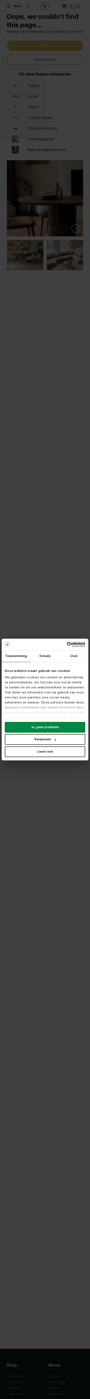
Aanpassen (42, 739)
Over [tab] (74, 656)
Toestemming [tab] (16, 656)
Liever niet (45, 751)
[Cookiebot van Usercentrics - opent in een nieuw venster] (67, 644)
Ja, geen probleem (45, 727)
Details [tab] (45, 656)
